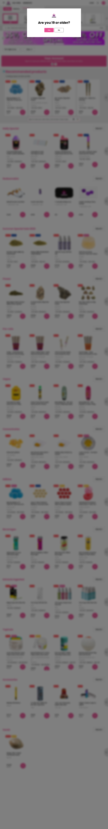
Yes (49, 30)
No (59, 30)
